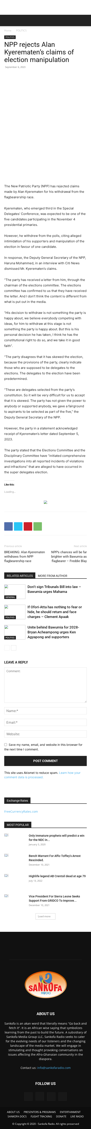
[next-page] (13, 647)
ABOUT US (13, 1112)
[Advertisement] (45, 7)
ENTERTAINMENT (70, 1112)
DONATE (61, 1116)
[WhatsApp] (37, 526)
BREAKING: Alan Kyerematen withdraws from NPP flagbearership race (24, 556)
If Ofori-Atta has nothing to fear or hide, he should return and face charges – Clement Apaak (55, 612)
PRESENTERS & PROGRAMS (40, 1112)
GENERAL (10, 597)
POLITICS (21, 30)
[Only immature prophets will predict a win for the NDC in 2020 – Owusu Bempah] (6, 835)
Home (7, 30)
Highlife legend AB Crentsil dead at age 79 (57, 876)
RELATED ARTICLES (20, 575)
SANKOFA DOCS (17, 1116)
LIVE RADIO (77, 1116)
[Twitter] (18, 526)
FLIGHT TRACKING (41, 1116)
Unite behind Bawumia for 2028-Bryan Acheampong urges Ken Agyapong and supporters (53, 632)
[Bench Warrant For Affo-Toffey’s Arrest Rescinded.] (6, 855)
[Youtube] (62, 1096)
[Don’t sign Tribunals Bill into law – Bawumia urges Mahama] (14, 591)
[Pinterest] (28, 526)
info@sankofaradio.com (54, 1068)
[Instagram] (40, 1096)
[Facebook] (8, 526)
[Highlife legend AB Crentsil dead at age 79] (6, 875)
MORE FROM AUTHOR (52, 575)
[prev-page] (7, 647)
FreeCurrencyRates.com (21, 811)
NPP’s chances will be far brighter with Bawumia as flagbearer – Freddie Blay (69, 556)
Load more (44, 916)
